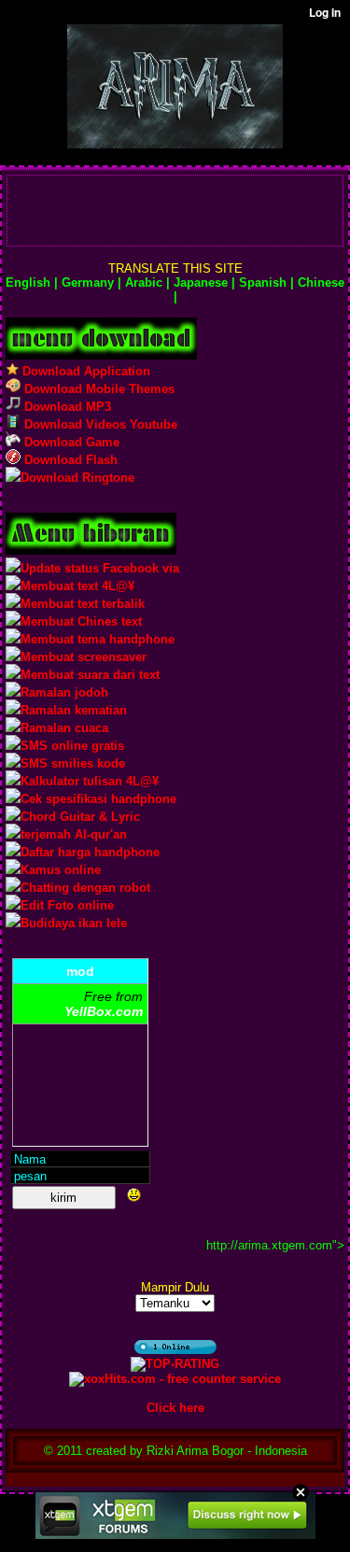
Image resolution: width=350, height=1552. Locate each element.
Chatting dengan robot (85, 888)
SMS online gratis (72, 746)
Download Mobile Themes (98, 389)
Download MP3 (66, 407)
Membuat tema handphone (98, 639)
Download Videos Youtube (99, 424)
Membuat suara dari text (90, 675)
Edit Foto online (67, 905)
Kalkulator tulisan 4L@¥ (90, 781)
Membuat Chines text (81, 621)
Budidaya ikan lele (74, 923)
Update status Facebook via (100, 568)
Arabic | (145, 282)
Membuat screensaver (84, 657)
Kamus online (61, 870)
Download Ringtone (77, 478)
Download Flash (69, 460)
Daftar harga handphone (90, 852)
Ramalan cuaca (64, 728)
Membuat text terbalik (83, 604)
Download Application (84, 371)
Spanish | (264, 282)
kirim (63, 1198)
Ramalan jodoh (64, 692)
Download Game (70, 442)
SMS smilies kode (73, 763)
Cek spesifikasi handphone (98, 799)
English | (32, 282)
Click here (175, 1408)
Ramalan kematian (74, 710)
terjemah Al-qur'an (74, 834)
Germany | (89, 282)
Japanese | (202, 282)
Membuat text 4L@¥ (77, 586)
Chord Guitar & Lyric (80, 817)
